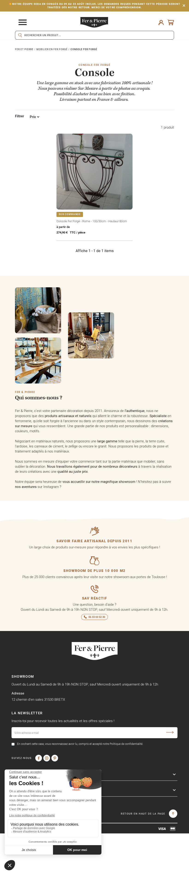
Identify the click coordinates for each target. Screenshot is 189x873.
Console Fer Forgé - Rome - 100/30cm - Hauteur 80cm (91, 221)
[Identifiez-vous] (161, 22)
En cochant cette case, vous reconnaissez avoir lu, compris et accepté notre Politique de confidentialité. (80, 744)
